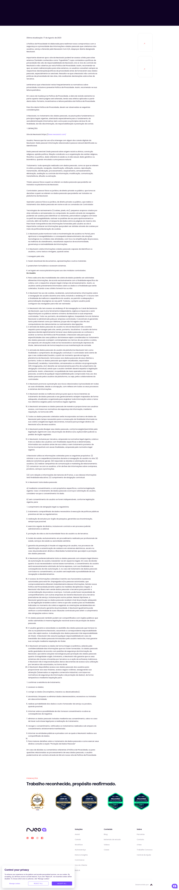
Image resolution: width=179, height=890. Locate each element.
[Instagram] (37, 838)
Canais (78, 839)
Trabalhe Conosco (144, 850)
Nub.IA (77, 870)
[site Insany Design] (151, 884)
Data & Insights (81, 855)
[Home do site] (36, 829)
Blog (106, 834)
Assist (77, 834)
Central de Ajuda (144, 855)
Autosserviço (80, 850)
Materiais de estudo (112, 839)
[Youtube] (32, 838)
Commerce (79, 860)
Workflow (79, 844)
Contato (140, 839)
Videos (107, 844)
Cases (106, 850)
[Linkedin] (27, 838)
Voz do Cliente (81, 865)
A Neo (139, 844)
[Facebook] (42, 838)
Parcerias (141, 834)
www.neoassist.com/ (57, 134)
